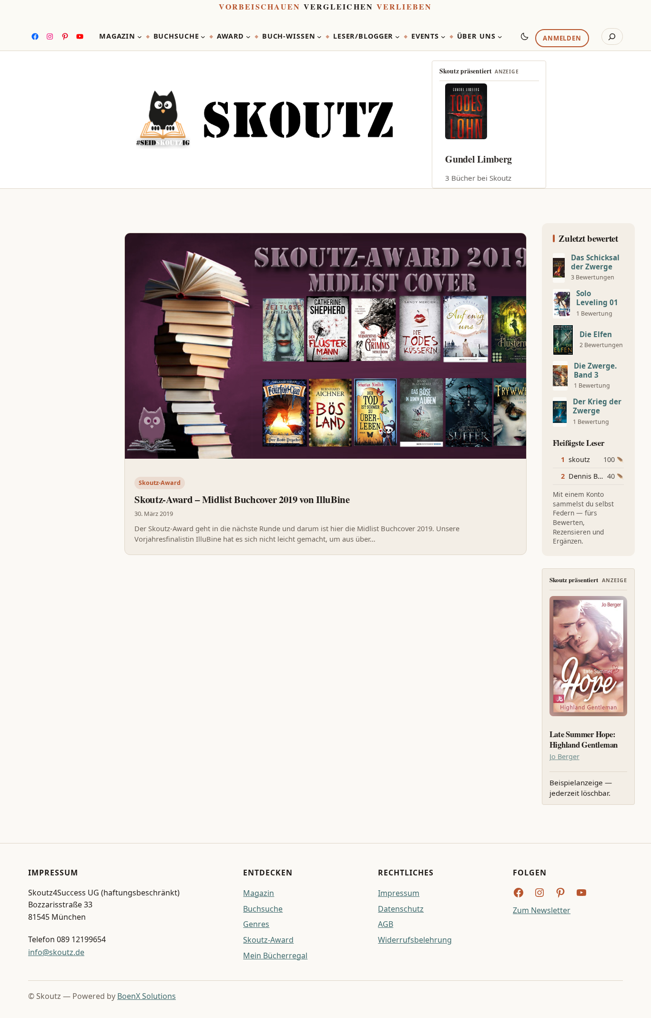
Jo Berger (564, 756)
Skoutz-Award (160, 483)
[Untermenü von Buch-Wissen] (319, 36)
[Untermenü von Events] (443, 36)
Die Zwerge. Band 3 (595, 370)
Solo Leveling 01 (597, 298)
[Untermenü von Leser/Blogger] (397, 36)
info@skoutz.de (56, 952)
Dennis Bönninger (598, 476)
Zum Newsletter (541, 910)
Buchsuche (263, 909)
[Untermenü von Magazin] (139, 36)
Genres (256, 924)
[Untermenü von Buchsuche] (203, 36)
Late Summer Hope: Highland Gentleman (583, 739)
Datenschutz (401, 909)
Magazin (258, 893)
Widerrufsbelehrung (415, 940)
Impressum (398, 893)
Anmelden (562, 38)
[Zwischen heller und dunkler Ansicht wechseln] (524, 36)
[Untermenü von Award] (248, 36)
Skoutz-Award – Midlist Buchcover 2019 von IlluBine (241, 499)
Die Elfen (596, 334)
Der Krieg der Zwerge (597, 406)
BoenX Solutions (146, 996)
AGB (385, 924)
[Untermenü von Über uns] (500, 36)
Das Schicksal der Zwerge (595, 262)
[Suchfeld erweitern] (612, 36)
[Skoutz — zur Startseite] (264, 119)
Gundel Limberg (478, 159)
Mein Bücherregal (275, 955)
